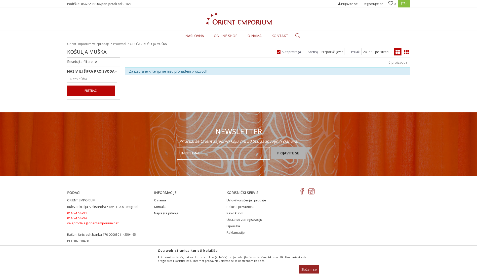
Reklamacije (236, 232)
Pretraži (90, 91)
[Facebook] (302, 191)
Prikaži (355, 52)
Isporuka (233, 226)
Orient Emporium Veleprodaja (88, 44)
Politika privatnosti (240, 206)
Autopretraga (291, 52)
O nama (160, 200)
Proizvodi (119, 44)
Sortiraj (313, 52)
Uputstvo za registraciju (244, 219)
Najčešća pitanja (166, 213)
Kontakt (160, 206)
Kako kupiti (235, 213)
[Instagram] (311, 191)
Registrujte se (373, 3)
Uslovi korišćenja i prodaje (246, 200)
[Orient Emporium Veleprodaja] (238, 18)
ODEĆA (135, 44)
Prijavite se (288, 153)
